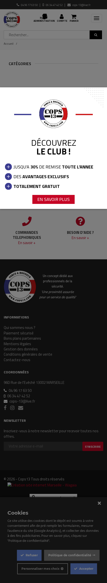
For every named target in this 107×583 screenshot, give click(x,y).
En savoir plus (53, 199)
